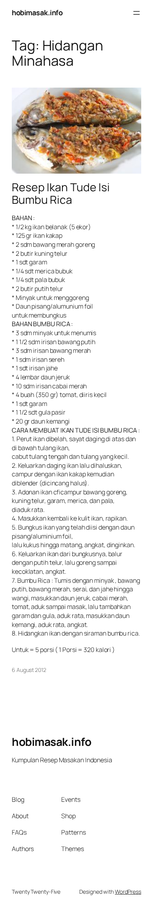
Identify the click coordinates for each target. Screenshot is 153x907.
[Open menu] (136, 13)
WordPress (128, 891)
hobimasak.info (37, 12)
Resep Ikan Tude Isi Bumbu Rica (61, 193)
